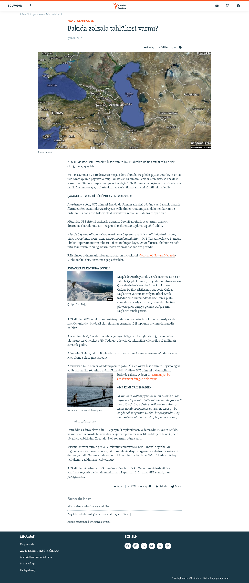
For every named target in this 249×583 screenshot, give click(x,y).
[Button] (149, 47)
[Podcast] (168, 546)
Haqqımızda (27, 544)
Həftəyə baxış (27, 570)
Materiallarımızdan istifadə (36, 557)
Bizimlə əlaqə (27, 563)
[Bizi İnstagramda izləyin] (227, 5)
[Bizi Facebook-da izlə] (238, 5)
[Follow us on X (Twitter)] (144, 546)
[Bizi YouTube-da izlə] (217, 5)
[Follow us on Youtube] (152, 546)
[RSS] (160, 546)
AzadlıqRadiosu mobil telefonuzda (39, 551)
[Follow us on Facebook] (127, 546)
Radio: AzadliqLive (80, 20)
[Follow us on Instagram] (135, 546)
